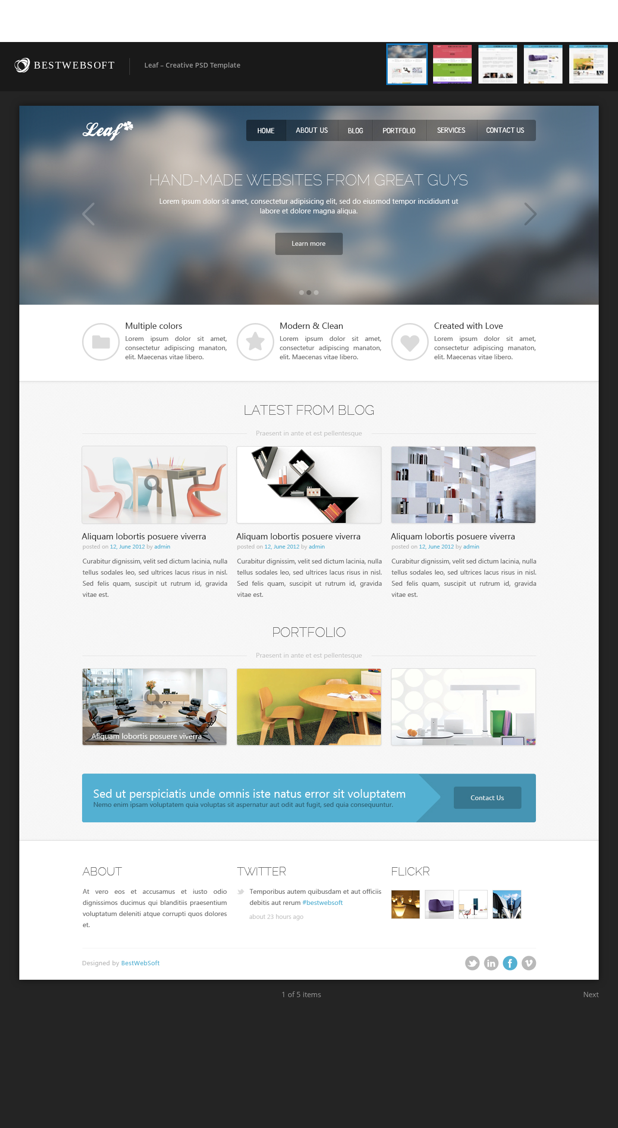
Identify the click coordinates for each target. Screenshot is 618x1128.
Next (591, 994)
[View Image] (407, 64)
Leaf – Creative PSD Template (192, 65)
